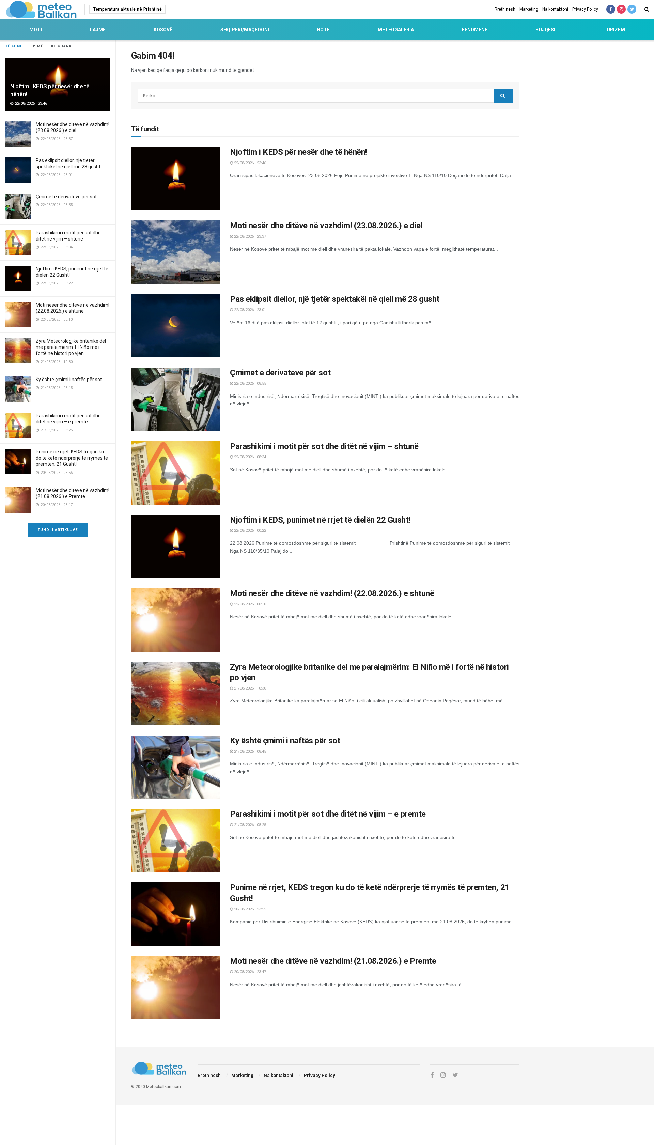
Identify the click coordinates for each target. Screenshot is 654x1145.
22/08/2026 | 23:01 (249, 310)
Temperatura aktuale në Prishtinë (127, 9)
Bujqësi (545, 29)
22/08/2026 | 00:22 (249, 530)
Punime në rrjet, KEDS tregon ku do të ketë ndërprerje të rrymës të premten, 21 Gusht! (72, 458)
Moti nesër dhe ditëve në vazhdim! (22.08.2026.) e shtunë (332, 593)
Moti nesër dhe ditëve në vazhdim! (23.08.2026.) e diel (326, 225)
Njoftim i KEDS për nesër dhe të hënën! (298, 152)
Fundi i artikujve (58, 530)
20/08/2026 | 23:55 (249, 909)
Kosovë (163, 29)
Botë (323, 29)
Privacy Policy (585, 9)
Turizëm (614, 29)
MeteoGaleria (396, 29)
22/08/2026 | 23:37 (249, 236)
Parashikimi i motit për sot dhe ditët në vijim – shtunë (324, 446)
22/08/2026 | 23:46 (249, 163)
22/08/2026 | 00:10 (249, 604)
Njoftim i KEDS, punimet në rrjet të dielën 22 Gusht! (320, 520)
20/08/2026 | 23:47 (249, 972)
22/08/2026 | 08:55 (249, 383)
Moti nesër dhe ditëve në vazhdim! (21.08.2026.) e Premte (333, 961)
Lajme (98, 29)
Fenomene (474, 29)
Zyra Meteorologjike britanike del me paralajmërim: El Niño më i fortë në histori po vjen (71, 347)
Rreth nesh (505, 9)
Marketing (528, 9)
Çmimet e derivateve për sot (66, 196)
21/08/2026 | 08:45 (249, 751)
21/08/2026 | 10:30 (249, 688)
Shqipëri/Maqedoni (244, 29)
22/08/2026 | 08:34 (249, 457)
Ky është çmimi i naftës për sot (69, 379)
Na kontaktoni (555, 9)
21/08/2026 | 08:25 (249, 825)
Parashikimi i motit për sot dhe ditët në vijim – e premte (328, 814)
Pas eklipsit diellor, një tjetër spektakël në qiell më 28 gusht (334, 299)
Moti (35, 29)
